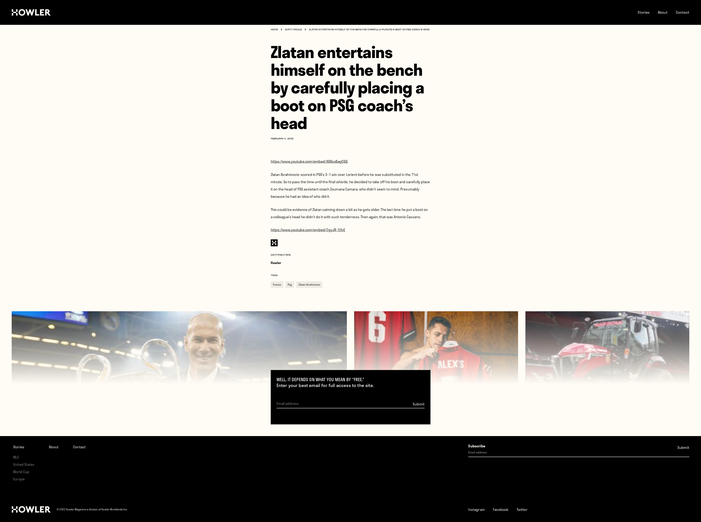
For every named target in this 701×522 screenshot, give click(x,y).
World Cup (21, 471)
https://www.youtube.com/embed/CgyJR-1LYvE (308, 229)
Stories (644, 12)
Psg (290, 284)
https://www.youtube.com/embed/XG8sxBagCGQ (309, 161)
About (663, 12)
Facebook (500, 509)
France (277, 284)
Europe (19, 479)
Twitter (522, 509)
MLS (16, 457)
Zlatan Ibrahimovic (309, 284)
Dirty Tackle (293, 30)
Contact (682, 12)
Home (274, 30)
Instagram (476, 509)
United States (23, 464)
